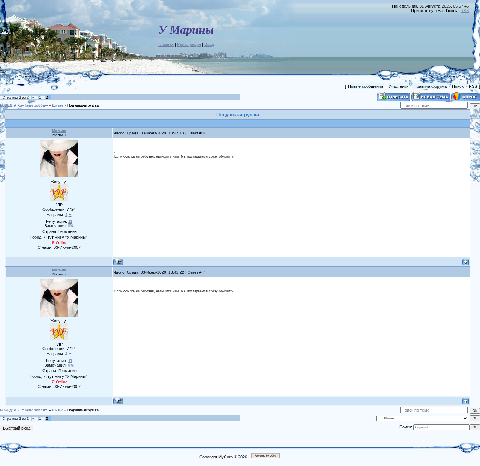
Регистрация (189, 44)
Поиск (458, 86)
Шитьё (57, 105)
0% (71, 226)
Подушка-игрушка (83, 105)
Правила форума (430, 86)
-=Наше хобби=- (34, 105)
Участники (398, 86)
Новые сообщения (365, 86)
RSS (464, 10)
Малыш (59, 131)
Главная (166, 44)
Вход (209, 44)
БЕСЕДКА (8, 105)
